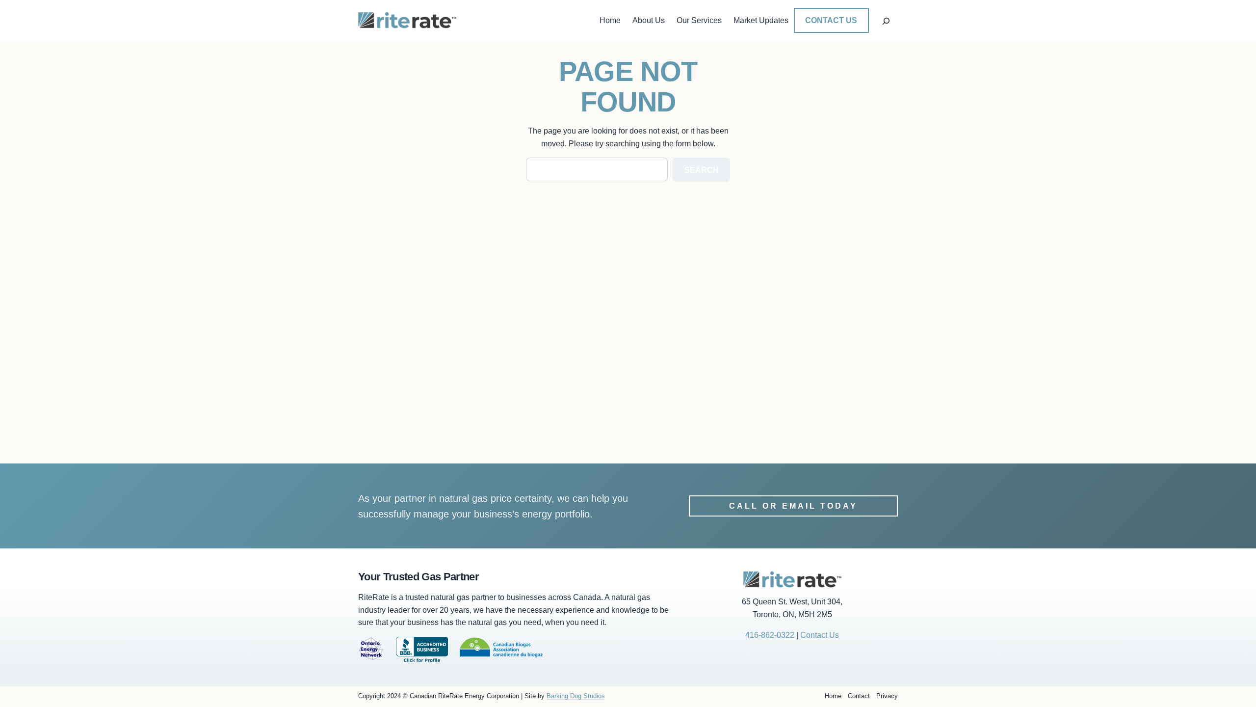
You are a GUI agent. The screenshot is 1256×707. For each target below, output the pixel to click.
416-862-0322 (769, 635)
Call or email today (793, 506)
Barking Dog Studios (576, 696)
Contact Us (831, 20)
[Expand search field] (886, 20)
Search (701, 170)
